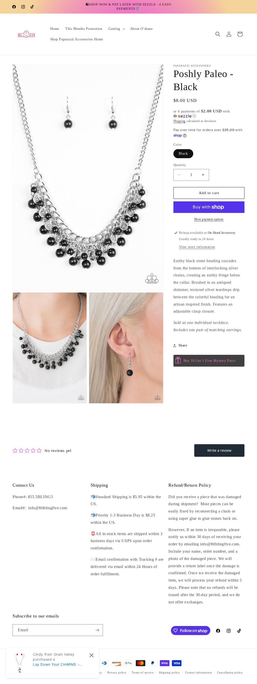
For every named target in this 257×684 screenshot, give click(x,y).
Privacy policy (117, 672)
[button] (116, 29)
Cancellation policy (230, 672)
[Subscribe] (97, 630)
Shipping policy (169, 672)
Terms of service (143, 672)
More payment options (209, 219)
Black (183, 153)
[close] (91, 655)
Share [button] (182, 345)
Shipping (179, 121)
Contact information (198, 672)
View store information (197, 247)
